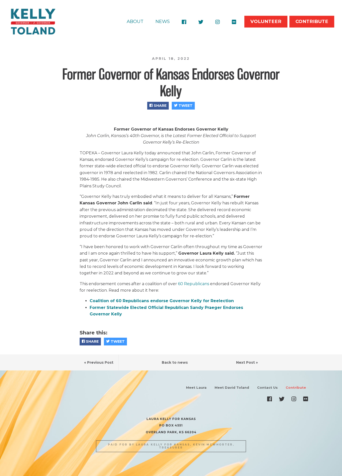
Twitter (200, 22)
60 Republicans (193, 283)
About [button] (135, 21)
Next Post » (247, 362)
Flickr (234, 22)
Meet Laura (196, 387)
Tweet (185, 105)
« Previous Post (98, 362)
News (162, 21)
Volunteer (265, 21)
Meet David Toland (232, 387)
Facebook (184, 22)
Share (159, 105)
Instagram (217, 22)
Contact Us (267, 387)
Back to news (175, 362)
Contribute (311, 21)
